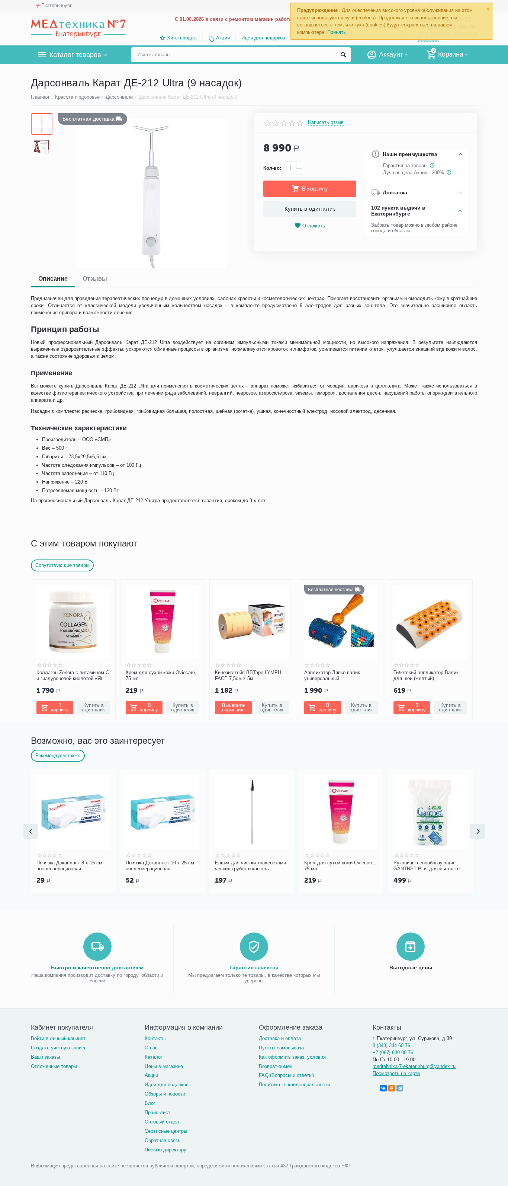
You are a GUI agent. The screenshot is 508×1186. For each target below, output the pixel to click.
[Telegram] (399, 1088)
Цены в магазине (164, 1066)
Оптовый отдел (162, 1122)
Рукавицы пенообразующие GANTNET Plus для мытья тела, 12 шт (430, 866)
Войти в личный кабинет (58, 1038)
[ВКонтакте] (383, 1088)
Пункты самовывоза (281, 1047)
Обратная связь (162, 1140)
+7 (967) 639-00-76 (393, 1052)
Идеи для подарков (263, 38)
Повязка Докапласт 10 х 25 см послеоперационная (160, 865)
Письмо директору (165, 1149)
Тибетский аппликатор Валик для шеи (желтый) (426, 675)
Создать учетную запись (59, 1047)
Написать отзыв (326, 122)
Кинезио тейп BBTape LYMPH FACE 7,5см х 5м (248, 675)
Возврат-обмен (275, 1066)
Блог (150, 1103)
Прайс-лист (157, 1112)
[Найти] (343, 54)
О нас (151, 1047)
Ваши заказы (45, 1057)
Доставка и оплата (280, 1038)
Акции (222, 38)
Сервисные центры (166, 1131)
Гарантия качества (254, 967)
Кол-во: (272, 168)
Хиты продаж (182, 38)
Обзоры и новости (165, 1094)
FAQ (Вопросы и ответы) (286, 1075)
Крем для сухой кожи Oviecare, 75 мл (161, 675)
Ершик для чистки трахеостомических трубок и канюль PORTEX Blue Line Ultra (251, 866)
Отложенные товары (54, 1066)
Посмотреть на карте (396, 1073)
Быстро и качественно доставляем (97, 967)
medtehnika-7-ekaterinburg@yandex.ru (414, 1066)
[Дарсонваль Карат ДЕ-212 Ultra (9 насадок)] (151, 193)
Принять (336, 32)
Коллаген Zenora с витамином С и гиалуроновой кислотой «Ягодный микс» (73, 676)
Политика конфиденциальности (294, 1084)
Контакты (155, 1038)
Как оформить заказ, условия (292, 1057)
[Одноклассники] (391, 1088)
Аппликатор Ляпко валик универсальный (332, 675)
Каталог (154, 1057)
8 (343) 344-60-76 (391, 1045)
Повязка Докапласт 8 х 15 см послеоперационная (69, 865)
